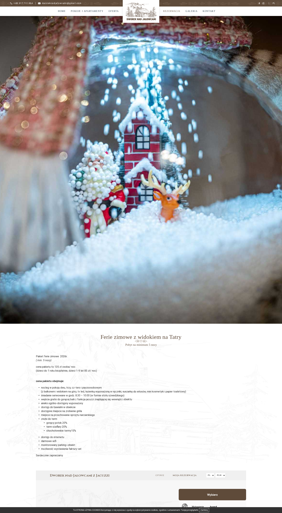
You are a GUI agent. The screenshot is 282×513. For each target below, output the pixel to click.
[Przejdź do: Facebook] (260, 3)
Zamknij (204, 510)
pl (274, 3)
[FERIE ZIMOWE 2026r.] (141, 11)
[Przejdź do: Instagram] (264, 3)
